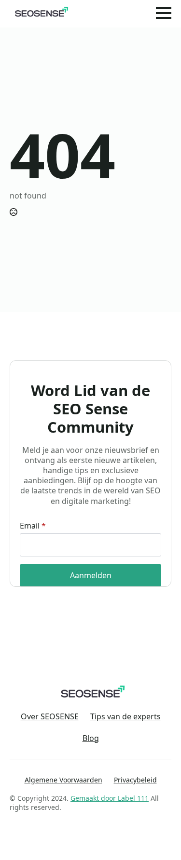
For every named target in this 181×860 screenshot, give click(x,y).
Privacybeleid (135, 779)
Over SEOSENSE (50, 717)
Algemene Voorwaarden (63, 779)
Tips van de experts (125, 717)
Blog (91, 738)
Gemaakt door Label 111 (109, 798)
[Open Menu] (163, 13)
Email (33, 525)
